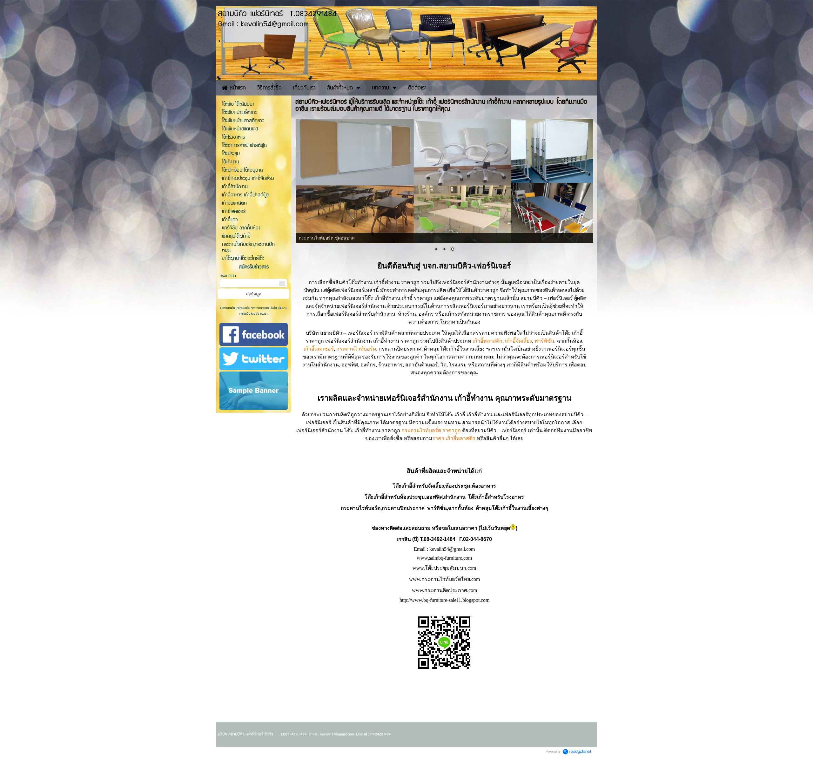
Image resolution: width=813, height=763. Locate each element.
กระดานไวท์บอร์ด (356, 349)
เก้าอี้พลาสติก (487, 341)
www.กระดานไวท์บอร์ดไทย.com (444, 579)
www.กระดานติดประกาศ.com (444, 590)
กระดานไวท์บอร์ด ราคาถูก (431, 430)
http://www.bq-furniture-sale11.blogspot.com (444, 600)
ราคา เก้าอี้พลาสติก (453, 438)
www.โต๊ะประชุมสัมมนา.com (444, 568)
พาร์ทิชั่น (544, 341)
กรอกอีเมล (228, 276)
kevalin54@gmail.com (452, 549)
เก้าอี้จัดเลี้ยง (518, 341)
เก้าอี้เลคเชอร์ (319, 349)
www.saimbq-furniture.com (444, 558)
